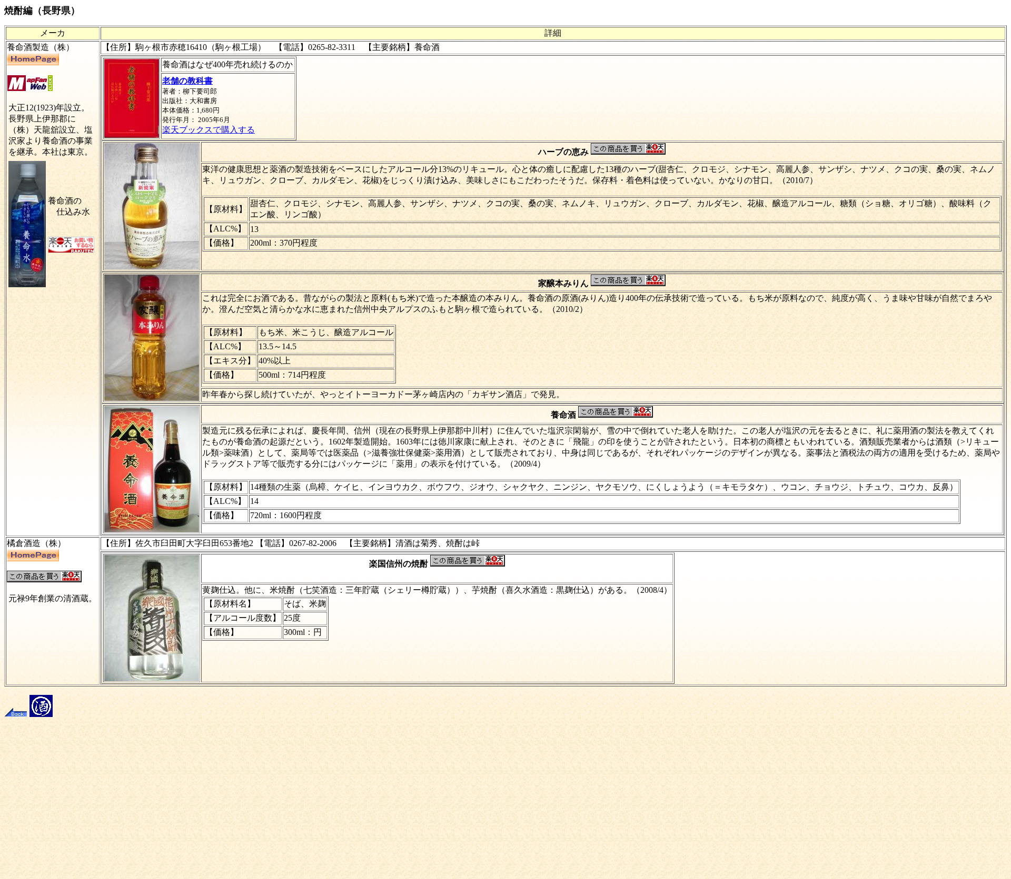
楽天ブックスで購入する (208, 129)
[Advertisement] (505, 801)
